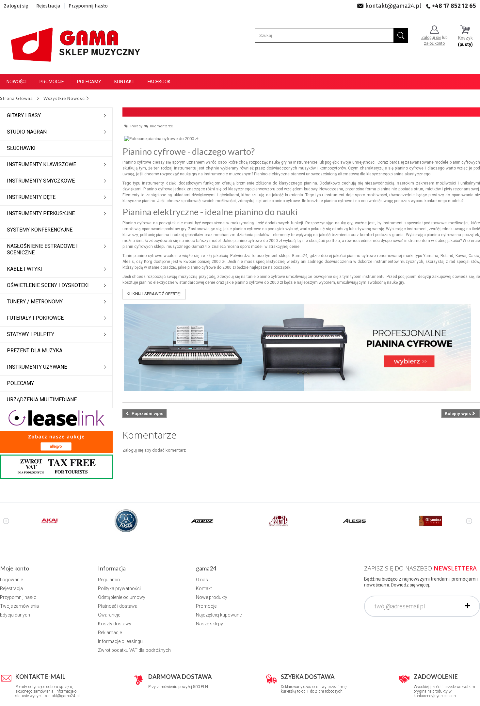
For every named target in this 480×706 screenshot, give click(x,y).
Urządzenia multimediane (42, 399)
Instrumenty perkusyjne (41, 213)
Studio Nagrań (27, 132)
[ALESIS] (354, 520)
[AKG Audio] (126, 520)
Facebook (159, 81)
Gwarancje (109, 615)
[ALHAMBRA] (430, 520)
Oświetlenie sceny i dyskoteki (48, 285)
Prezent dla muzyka (34, 350)
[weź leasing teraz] (56, 417)
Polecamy (89, 81)
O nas (202, 579)
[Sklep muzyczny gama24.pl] (76, 41)
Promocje (52, 81)
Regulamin (109, 579)
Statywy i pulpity (30, 334)
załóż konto (434, 43)
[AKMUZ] (202, 520)
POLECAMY (20, 383)
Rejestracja (48, 5)
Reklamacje (110, 632)
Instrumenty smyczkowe (41, 181)
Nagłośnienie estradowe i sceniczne (42, 249)
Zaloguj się (16, 5)
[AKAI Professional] (50, 520)
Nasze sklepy (209, 623)
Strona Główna (16, 98)
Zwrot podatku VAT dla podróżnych (134, 650)
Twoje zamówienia (19, 606)
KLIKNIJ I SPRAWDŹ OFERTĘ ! (154, 293)
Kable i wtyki (24, 269)
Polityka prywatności (119, 588)
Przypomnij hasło (88, 5)
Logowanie (11, 579)
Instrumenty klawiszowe (41, 164)
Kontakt (124, 81)
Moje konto (14, 568)
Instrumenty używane (37, 367)
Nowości (16, 81)
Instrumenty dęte (31, 197)
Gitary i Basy (24, 115)
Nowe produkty (211, 597)
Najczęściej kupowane (219, 615)
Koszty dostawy (114, 623)
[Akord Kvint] (278, 520)
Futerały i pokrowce (35, 318)
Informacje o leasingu (120, 641)
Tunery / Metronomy (35, 301)
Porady (136, 126)
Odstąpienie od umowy (121, 597)
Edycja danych (15, 615)
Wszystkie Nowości (64, 98)
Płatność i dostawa (117, 606)
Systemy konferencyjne (39, 230)
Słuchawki (21, 148)
